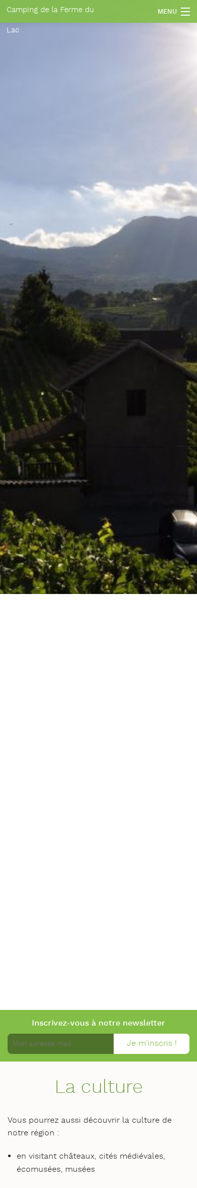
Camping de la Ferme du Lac (50, 14)
